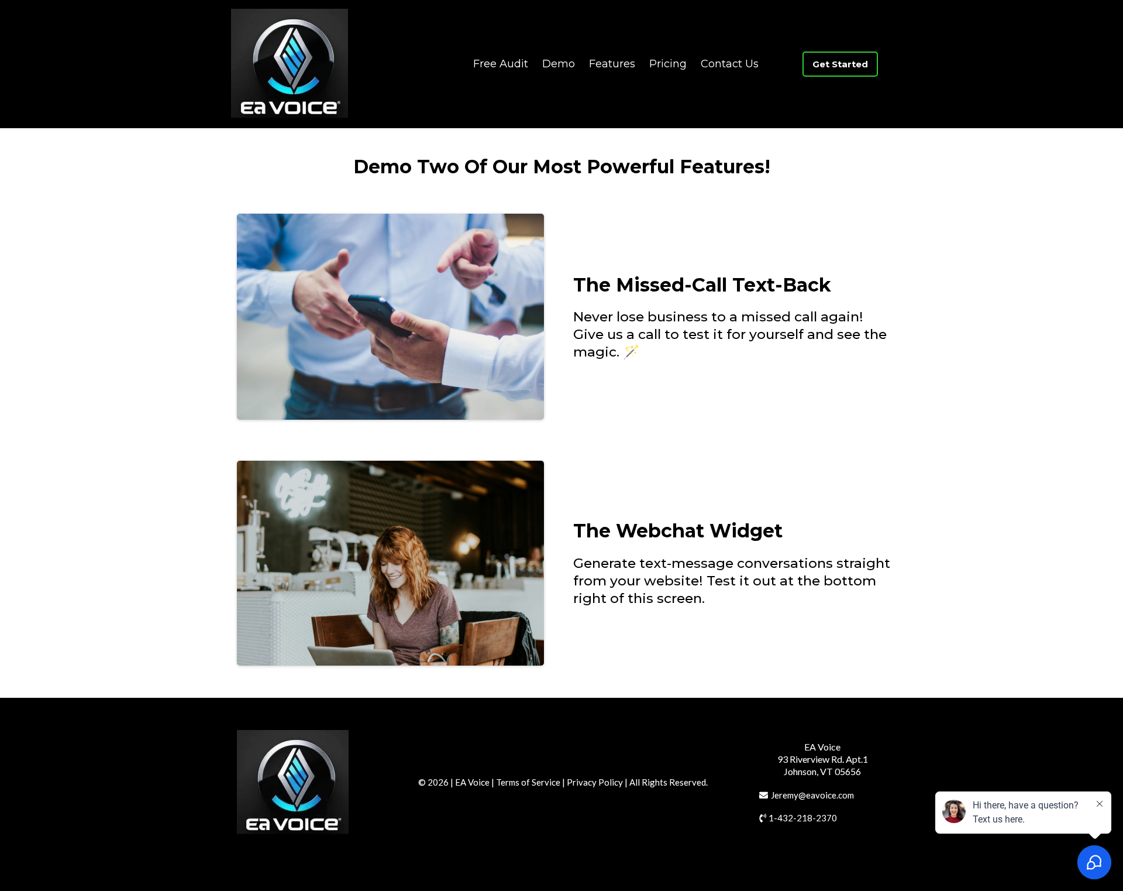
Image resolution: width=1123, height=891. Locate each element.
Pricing (668, 63)
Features (612, 63)
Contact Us (730, 63)
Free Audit (500, 63)
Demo (558, 63)
